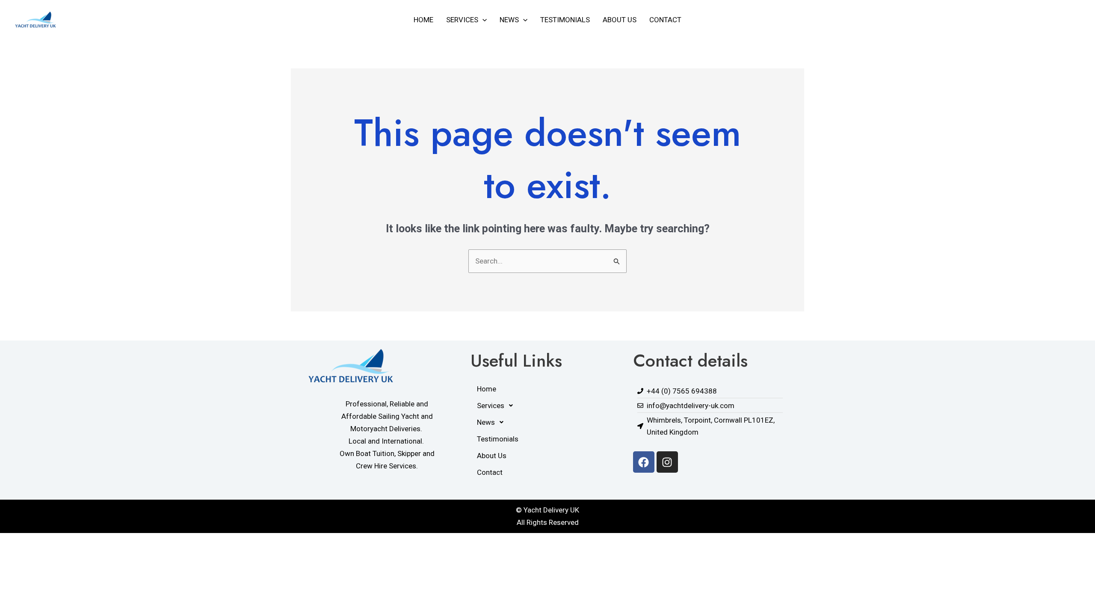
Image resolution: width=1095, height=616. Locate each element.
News (509, 19)
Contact (665, 19)
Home (423, 19)
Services (462, 19)
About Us (619, 19)
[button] (482, 19)
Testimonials (565, 19)
